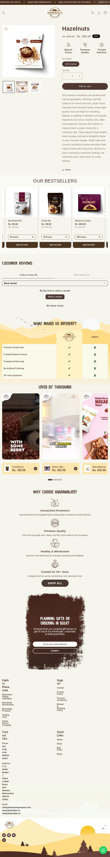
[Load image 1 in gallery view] (9, 87)
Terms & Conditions (62, 699)
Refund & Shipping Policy (61, 707)
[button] (3, 13)
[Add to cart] (35, 468)
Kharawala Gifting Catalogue (7, 697)
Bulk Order (59, 749)
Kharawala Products (7, 710)
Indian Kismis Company (6, 723)
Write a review (55, 296)
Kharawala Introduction (8, 704)
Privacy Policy (60, 693)
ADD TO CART (22, 245)
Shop (59, 744)
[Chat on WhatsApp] (103, 850)
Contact (60, 688)
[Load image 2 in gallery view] (22, 87)
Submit (55, 651)
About (59, 740)
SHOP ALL (55, 583)
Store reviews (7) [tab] (81, 275)
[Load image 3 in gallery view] (35, 87)
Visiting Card (5, 716)
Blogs (59, 754)
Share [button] (68, 170)
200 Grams (70, 64)
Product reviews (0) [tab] (28, 275)
